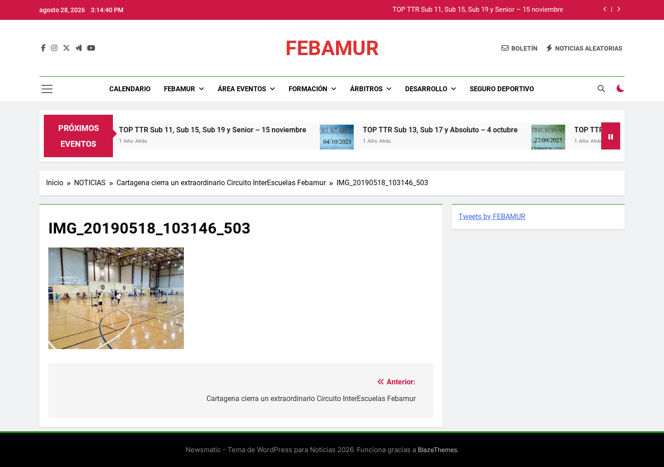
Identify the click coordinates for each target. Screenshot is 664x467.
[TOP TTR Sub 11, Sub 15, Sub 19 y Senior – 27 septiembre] (536, 142)
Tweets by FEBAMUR (491, 216)
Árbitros (366, 89)
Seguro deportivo (502, 89)
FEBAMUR (332, 48)
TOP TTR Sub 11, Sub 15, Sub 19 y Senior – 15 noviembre (478, 10)
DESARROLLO (426, 89)
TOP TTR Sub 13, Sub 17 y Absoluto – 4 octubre (428, 130)
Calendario (129, 89)
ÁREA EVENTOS (242, 89)
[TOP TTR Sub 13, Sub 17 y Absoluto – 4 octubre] (325, 142)
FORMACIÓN (308, 89)
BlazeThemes (437, 449)
